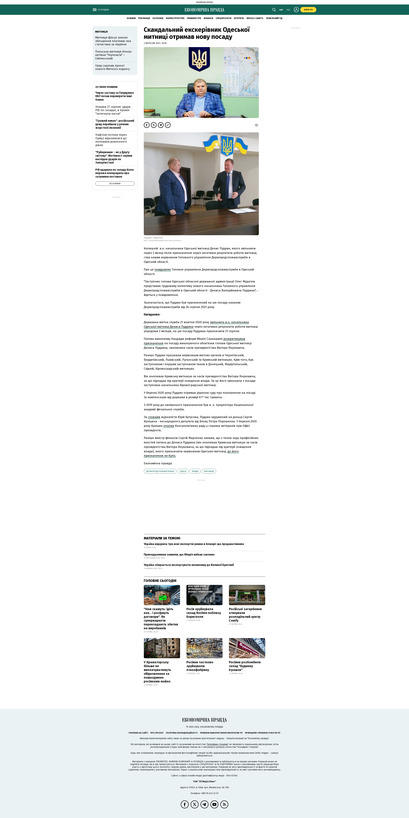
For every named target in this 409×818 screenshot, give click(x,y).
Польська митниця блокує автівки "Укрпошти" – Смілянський (113, 55)
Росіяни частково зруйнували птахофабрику (199, 666)
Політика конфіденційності (182, 733)
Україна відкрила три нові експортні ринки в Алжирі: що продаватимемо (194, 544)
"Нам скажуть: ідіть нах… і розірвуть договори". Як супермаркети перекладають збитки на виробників (161, 618)
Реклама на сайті (138, 733)
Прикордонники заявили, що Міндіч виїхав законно (179, 554)
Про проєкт (157, 733)
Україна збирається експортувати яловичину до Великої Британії (189, 565)
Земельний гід (274, 18)
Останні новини (106, 86)
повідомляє (162, 269)
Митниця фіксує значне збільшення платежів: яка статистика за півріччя (113, 41)
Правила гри (194, 18)
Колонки (158, 18)
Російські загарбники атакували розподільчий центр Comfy (245, 614)
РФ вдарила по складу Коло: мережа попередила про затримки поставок (114, 173)
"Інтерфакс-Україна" (217, 744)
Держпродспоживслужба (160, 471)
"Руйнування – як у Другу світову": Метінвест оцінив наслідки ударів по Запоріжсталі (113, 157)
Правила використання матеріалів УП (221, 733)
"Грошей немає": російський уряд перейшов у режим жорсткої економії (114, 124)
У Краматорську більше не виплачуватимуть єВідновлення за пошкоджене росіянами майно (157, 671)
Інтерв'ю (239, 18)
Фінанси (208, 18)
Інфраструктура (175, 18)
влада (195, 471)
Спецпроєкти (223, 18)
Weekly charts (255, 18)
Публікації (144, 18)
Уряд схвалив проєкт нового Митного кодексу (112, 67)
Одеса (183, 471)
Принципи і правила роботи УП (262, 733)
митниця (209, 471)
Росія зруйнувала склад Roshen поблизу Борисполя (203, 613)
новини (131, 18)
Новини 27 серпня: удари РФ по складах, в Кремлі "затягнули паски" (112, 110)
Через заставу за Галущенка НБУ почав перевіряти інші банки (114, 96)
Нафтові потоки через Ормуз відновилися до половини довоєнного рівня (111, 140)
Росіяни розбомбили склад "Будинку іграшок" (245, 666)
